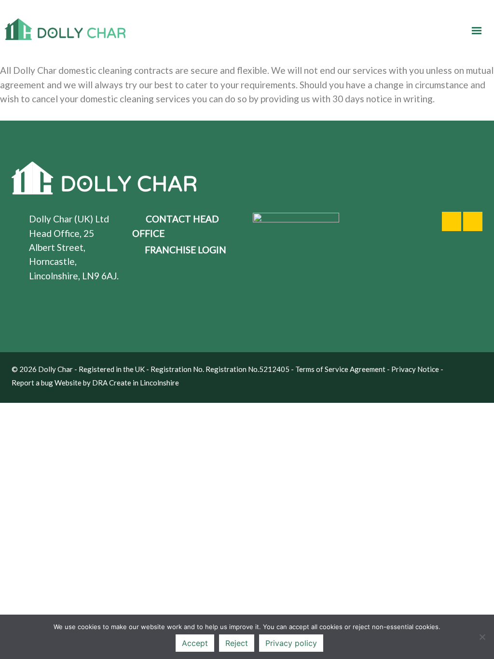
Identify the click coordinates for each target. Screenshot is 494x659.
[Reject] (482, 637)
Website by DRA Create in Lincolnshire (117, 382)
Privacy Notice (415, 369)
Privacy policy (291, 643)
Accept (195, 643)
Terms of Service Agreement (340, 369)
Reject (236, 643)
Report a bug (32, 382)
